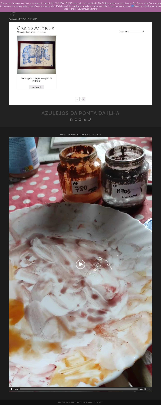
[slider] (79, 389)
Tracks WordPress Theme (70, 402)
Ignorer (94, 9)
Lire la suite (36, 87)
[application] (80, 264)
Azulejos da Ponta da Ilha (80, 113)
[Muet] (145, 389)
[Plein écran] (149, 389)
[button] (80, 264)
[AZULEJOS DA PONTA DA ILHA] (13, 15)
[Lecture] (12, 389)
